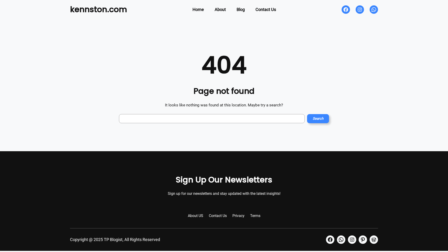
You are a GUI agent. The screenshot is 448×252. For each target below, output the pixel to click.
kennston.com (98, 9)
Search (318, 118)
